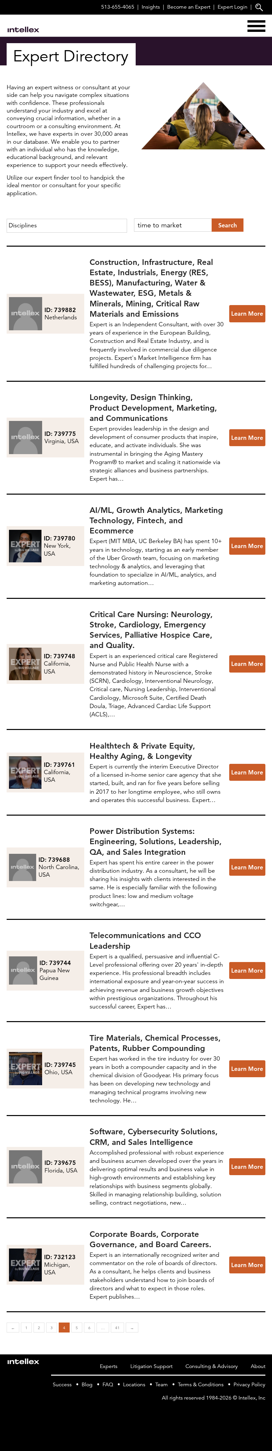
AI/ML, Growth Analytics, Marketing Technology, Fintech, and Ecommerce (156, 520)
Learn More (247, 313)
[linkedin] (261, 1411)
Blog (87, 1384)
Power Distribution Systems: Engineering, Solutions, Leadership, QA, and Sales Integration (156, 841)
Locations (134, 1384)
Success (62, 1384)
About (258, 1366)
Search (227, 225)
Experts (108, 1366)
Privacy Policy (249, 1384)
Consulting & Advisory (211, 1366)
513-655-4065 (117, 7)
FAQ (107, 1384)
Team (161, 1384)
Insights (151, 7)
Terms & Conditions (201, 1384)
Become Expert (188, 7)
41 (117, 1327)
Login (232, 7)
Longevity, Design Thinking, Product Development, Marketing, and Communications (153, 407)
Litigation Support (151, 1366)
